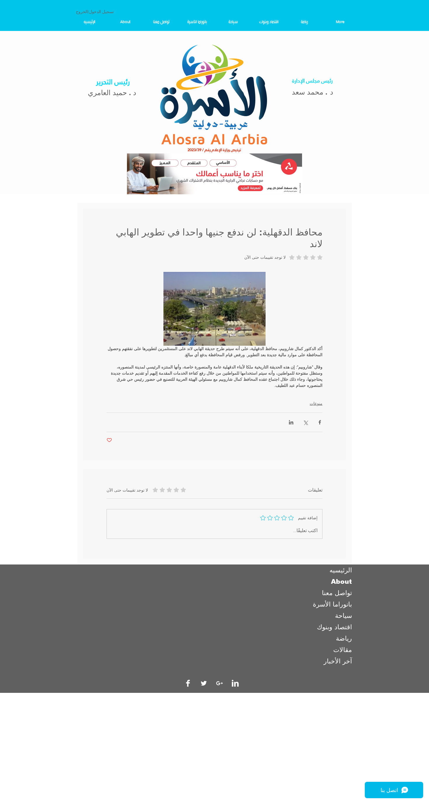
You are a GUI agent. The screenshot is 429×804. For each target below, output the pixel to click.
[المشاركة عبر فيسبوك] (319, 422)
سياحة (343, 615)
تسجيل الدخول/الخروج (95, 11)
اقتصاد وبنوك (334, 627)
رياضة (344, 638)
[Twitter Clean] (203, 683)
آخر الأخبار (338, 661)
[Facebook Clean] (187, 683)
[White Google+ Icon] (219, 683)
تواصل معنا (337, 593)
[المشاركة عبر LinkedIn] (291, 422)
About (341, 581)
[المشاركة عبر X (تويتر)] (305, 422)
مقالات (342, 649)
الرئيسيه (340, 570)
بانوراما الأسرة (332, 604)
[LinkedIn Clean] (235, 683)
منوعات (316, 403)
